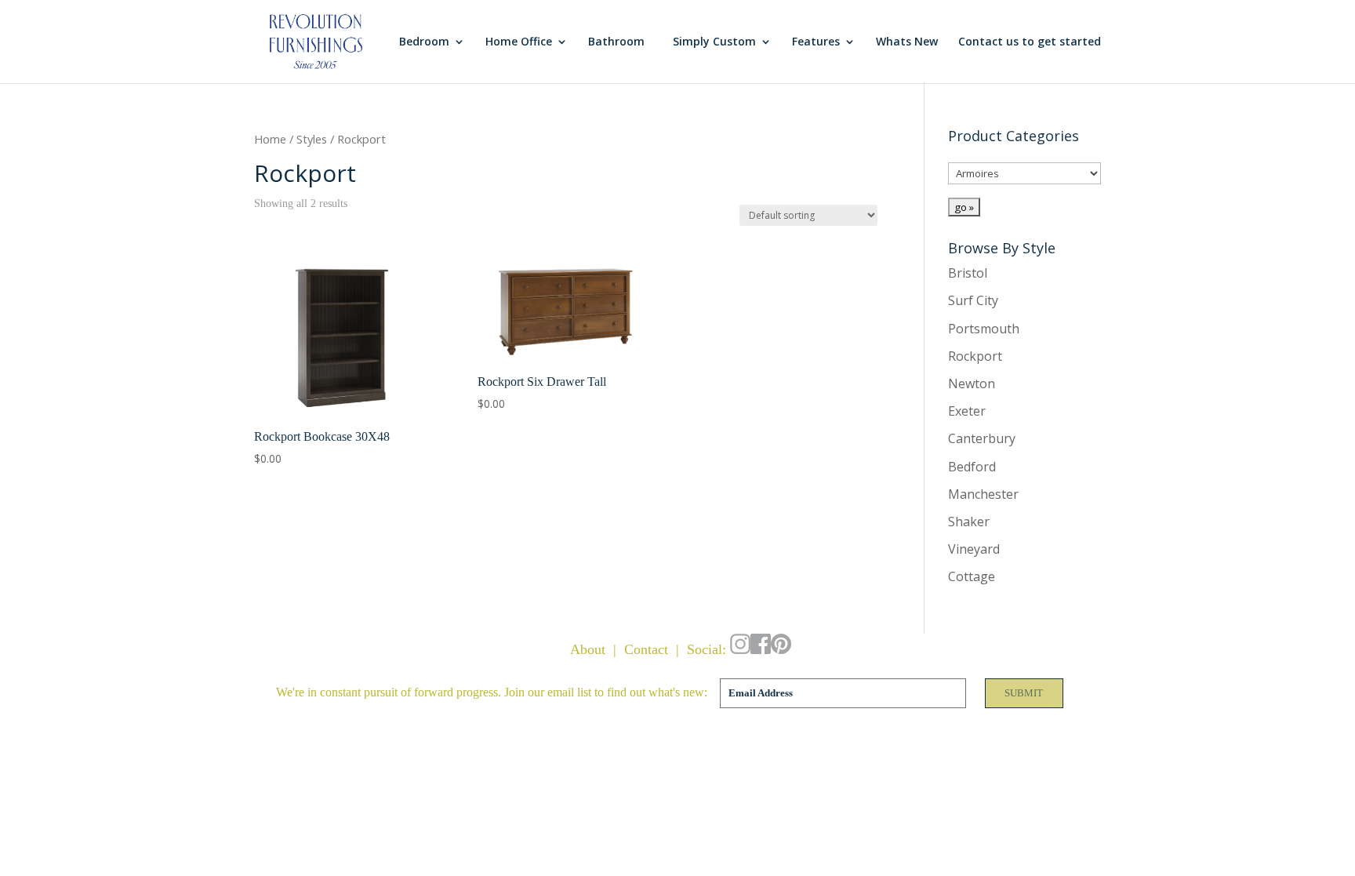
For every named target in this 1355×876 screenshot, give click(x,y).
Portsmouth (983, 328)
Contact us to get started (1029, 42)
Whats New (907, 42)
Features (816, 42)
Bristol (967, 273)
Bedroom (424, 42)
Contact (646, 649)
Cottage (971, 576)
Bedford (972, 466)
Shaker (969, 521)
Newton (971, 383)
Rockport (975, 356)
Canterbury (981, 438)
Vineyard (974, 549)
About (587, 649)
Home (270, 139)
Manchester (983, 494)
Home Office (518, 42)
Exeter (967, 411)
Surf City (973, 300)
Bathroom (616, 42)
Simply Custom (714, 42)
